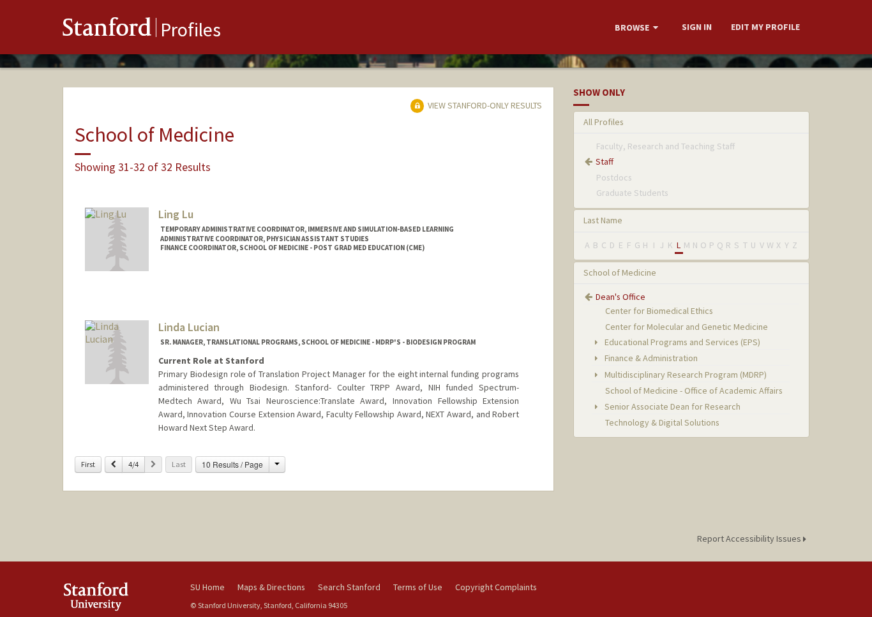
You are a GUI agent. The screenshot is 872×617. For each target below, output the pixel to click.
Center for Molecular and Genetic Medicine (686, 326)
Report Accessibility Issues (750, 538)
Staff (604, 161)
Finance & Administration (650, 358)
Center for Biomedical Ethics (659, 310)
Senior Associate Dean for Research (671, 406)
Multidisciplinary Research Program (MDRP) (685, 374)
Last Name (602, 220)
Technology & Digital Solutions (662, 422)
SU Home (207, 587)
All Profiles (603, 122)
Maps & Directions (271, 587)
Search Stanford (349, 587)
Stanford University (117, 596)
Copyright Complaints (496, 587)
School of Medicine (619, 272)
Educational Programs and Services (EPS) (681, 342)
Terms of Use (417, 587)
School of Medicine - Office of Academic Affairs (694, 390)
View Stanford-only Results (484, 105)
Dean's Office (620, 296)
